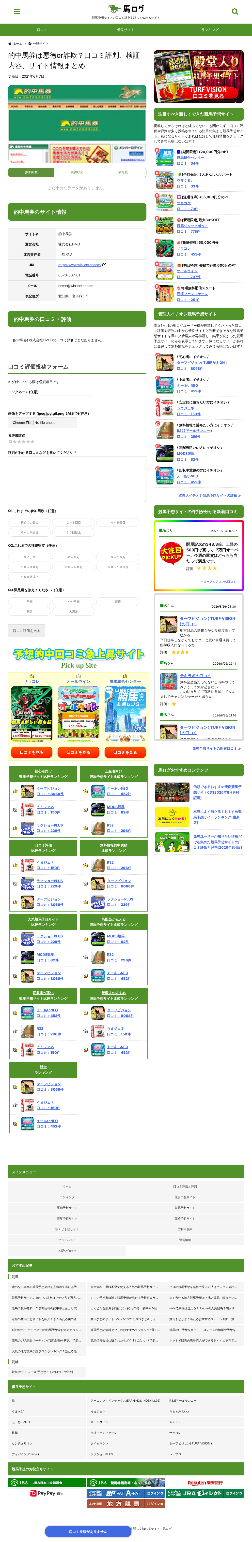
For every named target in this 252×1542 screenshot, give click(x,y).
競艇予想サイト (67, 1218)
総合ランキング (43, 1069)
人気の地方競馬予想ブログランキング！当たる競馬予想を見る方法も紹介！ (49, 1351)
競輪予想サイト (185, 1218)
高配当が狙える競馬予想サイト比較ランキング (114, 922)
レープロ (175, 1454)
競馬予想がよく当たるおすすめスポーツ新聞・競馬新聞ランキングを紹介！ (206, 1319)
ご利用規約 (185, 1229)
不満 (29, 601)
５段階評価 (16, 435)
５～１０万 (117, 557)
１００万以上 (29, 577)
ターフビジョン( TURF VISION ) (190, 1443)
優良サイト (125, 30)
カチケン (175, 1422)
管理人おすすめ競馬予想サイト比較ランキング (114, 995)
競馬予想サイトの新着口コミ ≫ (216, 748)
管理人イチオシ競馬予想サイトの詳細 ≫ (210, 495)
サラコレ (175, 1433)
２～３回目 (73, 522)
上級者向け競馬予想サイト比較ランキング (114, 774)
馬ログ (126, 8)
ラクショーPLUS (102, 1454)
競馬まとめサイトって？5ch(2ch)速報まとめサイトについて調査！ (128, 1319)
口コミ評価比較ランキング (43, 848)
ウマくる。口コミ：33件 (188, 183)
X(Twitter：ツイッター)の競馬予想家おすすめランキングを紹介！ (49, 1330)
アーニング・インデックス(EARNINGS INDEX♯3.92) (125, 1400)
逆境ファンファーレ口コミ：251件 (192, 297)
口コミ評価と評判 (185, 1186)
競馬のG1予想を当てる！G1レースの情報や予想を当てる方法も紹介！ (206, 1330)
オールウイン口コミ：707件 (189, 274)
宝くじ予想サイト (67, 1229)
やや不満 (73, 601)
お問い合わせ (67, 1251)
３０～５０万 (73, 567)
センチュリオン (22, 1443)
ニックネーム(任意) (23, 392)
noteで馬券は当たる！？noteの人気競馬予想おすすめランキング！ (206, 1308)
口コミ (42, 30)
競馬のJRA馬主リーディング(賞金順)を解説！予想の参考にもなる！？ (49, 1340)
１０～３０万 (29, 567)
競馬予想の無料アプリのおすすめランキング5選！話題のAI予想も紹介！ (128, 1330)
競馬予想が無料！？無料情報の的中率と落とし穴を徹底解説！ (49, 1308)
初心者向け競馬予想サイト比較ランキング (43, 774)
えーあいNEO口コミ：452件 (189, 388)
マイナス (29, 557)
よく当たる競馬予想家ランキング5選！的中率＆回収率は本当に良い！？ (128, 1308)
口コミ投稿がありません (88, 1531)
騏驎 (15, 1433)
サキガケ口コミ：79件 (187, 206)
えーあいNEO (21, 1422)
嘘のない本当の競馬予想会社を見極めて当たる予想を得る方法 (49, 1287)
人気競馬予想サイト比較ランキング (43, 922)
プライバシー (67, 1240)
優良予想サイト (185, 1197)
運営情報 (185, 1240)
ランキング (210, 30)
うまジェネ (98, 1411)
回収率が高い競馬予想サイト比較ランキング (43, 995)
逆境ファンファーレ (104, 1433)
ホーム (67, 1186)
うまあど (18, 1411)
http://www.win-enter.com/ (79, 265)
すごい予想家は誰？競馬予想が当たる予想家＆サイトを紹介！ (128, 1297)
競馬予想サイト (185, 1208)
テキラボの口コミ (195, 675)
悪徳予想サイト (67, 1208)
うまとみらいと (179, 1411)
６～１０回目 (29, 532)
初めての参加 (29, 522)
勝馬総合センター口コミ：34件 (191, 160)
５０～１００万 (118, 567)
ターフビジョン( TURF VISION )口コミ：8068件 (202, 365)
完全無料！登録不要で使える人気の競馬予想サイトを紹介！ (128, 1287)
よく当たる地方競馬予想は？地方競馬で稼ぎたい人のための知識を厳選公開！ (206, 1297)
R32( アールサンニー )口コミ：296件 (194, 433)
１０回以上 (73, 532)
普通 (118, 601)
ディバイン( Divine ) (25, 1454)
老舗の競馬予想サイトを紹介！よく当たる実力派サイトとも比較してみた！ (49, 1319)
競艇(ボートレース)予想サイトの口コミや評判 (42, 1372)
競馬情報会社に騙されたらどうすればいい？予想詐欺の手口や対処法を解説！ (128, 1340)
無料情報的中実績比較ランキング (113, 848)
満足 (29, 611)
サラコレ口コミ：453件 (189, 251)
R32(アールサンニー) (183, 1400)
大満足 (73, 611)
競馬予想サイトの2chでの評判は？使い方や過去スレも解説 (49, 1297)
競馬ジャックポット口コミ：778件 (192, 229)
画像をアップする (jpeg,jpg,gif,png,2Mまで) (43, 413)
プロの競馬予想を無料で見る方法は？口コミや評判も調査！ (206, 1287)
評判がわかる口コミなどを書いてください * (42, 452)
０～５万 (73, 557)
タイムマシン (99, 1443)
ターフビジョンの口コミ (220, 581)
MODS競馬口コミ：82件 (188, 456)
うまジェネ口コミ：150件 (189, 411)
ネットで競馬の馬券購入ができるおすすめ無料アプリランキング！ (206, 1340)
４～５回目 (117, 522)
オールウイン (99, 1422)
